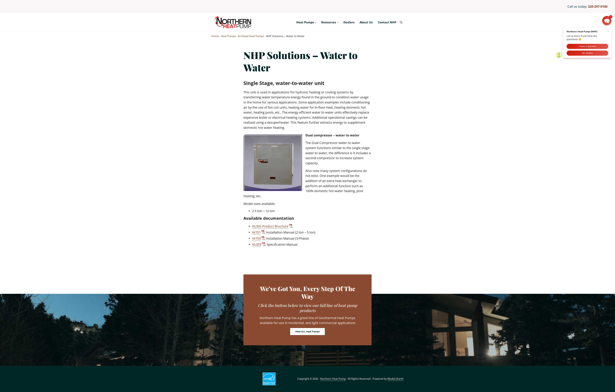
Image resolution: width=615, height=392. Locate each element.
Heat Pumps (228, 36)
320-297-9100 (597, 6)
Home (215, 36)
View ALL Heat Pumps (307, 331)
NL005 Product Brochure (270, 226)
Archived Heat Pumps (251, 36)
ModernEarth (395, 378)
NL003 (256, 244)
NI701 (256, 232)
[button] (606, 20)
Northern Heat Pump (333, 378)
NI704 (256, 238)
